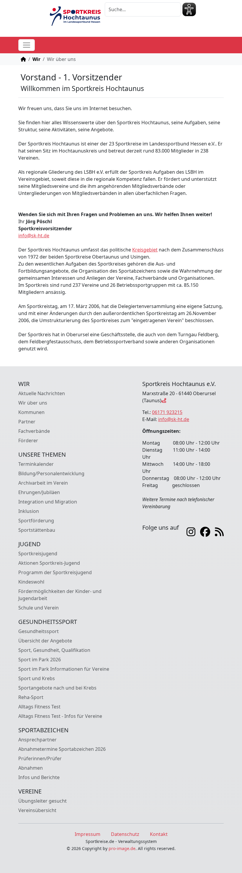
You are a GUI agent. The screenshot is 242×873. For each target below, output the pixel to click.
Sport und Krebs (36, 678)
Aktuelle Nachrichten (41, 393)
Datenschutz (125, 834)
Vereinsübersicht (37, 810)
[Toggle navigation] (26, 45)
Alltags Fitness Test (39, 706)
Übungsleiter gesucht (42, 801)
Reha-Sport (30, 697)
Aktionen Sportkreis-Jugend (49, 563)
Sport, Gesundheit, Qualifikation (54, 650)
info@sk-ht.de (33, 235)
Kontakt (159, 834)
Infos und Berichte (39, 777)
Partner (26, 421)
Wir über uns (32, 403)
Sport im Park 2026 (39, 659)
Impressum (87, 834)
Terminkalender (36, 464)
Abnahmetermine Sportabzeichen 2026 (62, 749)
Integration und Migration (47, 501)
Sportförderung (36, 520)
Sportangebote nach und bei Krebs (57, 688)
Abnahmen (30, 768)
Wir (36, 59)
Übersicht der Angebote (45, 640)
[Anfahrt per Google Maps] (163, 400)
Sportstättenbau (36, 530)
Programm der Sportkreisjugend (55, 572)
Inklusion (28, 511)
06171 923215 (167, 412)
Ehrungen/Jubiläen (39, 492)
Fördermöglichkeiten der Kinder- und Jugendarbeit (60, 595)
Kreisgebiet (145, 249)
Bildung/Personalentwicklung (51, 473)
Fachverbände (34, 431)
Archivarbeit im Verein (43, 483)
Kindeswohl (31, 582)
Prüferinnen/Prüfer (40, 758)
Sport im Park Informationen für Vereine (63, 669)
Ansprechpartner (37, 739)
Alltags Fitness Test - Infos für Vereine (60, 716)
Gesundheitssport (38, 631)
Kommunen (31, 412)
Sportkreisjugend (37, 553)
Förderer (28, 440)
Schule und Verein (38, 607)
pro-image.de (122, 848)
